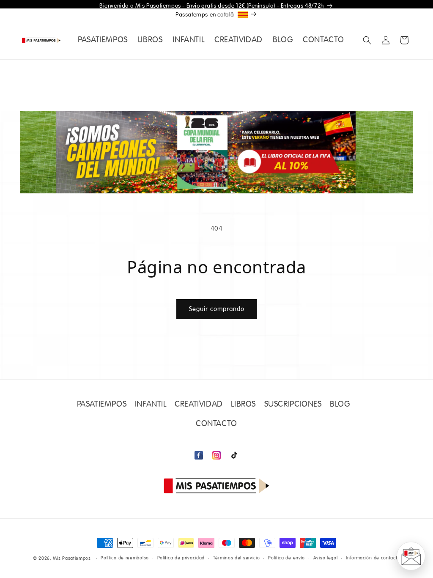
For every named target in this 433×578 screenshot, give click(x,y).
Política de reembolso (125, 558)
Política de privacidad (181, 558)
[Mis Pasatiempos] (216, 485)
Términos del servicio (236, 558)
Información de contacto (373, 558)
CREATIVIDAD (199, 404)
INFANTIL (151, 404)
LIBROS (243, 404)
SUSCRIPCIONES (293, 404)
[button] (367, 40)
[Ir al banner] (216, 152)
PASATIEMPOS (102, 404)
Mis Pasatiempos (72, 558)
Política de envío (286, 558)
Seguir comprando (216, 309)
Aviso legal (325, 558)
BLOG (340, 404)
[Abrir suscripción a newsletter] (411, 556)
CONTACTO (216, 424)
